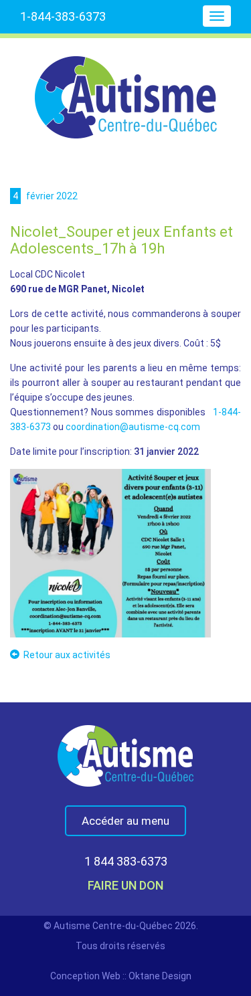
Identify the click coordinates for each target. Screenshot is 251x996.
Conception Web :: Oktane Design (120, 976)
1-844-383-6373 (63, 16)
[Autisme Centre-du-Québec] (126, 88)
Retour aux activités (66, 655)
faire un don (125, 885)
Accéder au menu (125, 820)
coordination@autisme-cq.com (133, 426)
